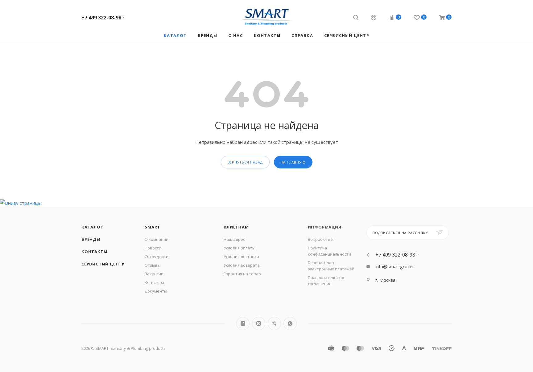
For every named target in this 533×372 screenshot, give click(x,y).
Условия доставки (241, 256)
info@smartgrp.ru (394, 266)
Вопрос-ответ (321, 239)
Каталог (92, 227)
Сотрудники (156, 256)
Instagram (258, 323)
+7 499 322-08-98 (101, 17)
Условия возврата (242, 265)
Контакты (94, 251)
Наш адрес (234, 239)
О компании (156, 239)
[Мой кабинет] (373, 18)
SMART (152, 227)
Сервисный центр (103, 264)
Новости (153, 248)
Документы (156, 291)
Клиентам (236, 227)
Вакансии (154, 274)
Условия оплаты (239, 248)
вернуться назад (245, 162)
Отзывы (153, 265)
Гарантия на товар (242, 274)
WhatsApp (290, 323)
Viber (274, 323)
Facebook (243, 323)
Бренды (90, 239)
